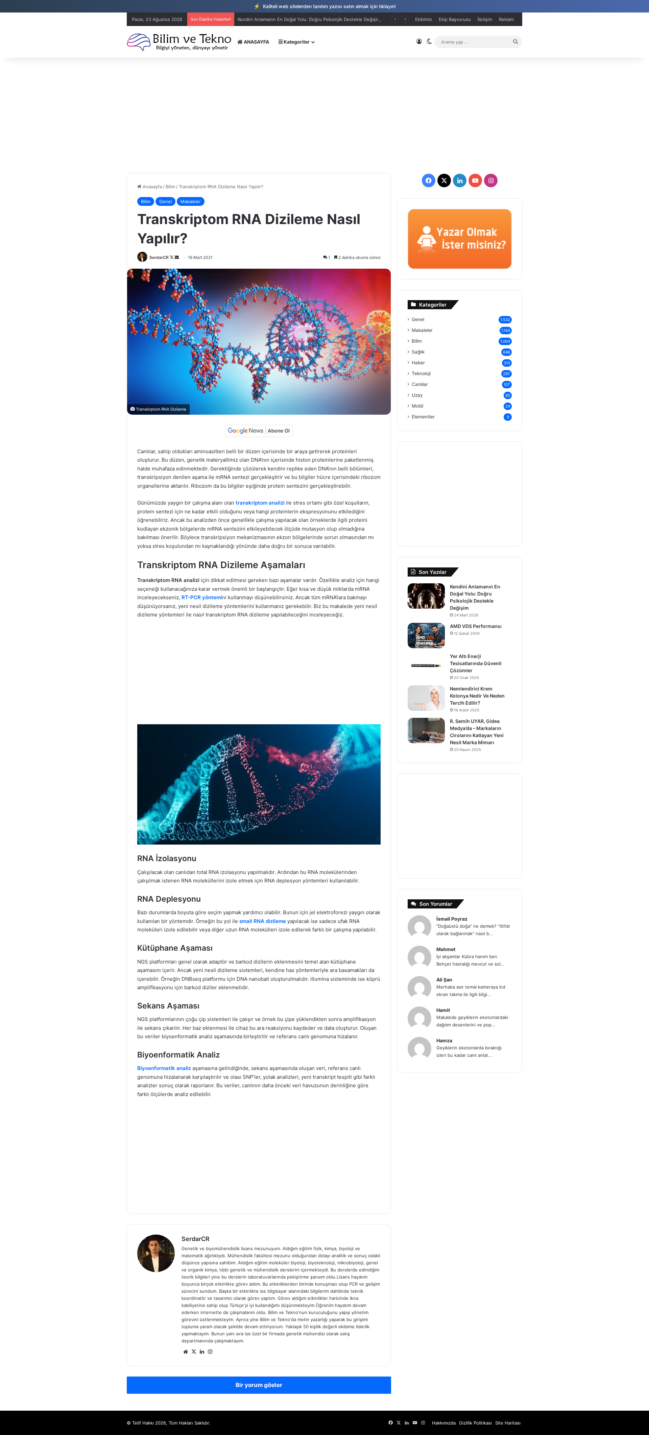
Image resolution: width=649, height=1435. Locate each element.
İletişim (485, 19)
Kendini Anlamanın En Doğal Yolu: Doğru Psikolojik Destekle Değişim (309, 19)
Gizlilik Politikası (475, 1423)
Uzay (417, 395)
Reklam (506, 19)
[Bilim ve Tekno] (180, 41)
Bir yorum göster (259, 1385)
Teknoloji (421, 373)
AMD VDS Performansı (476, 626)
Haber (418, 362)
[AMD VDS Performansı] (426, 635)
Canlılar (420, 384)
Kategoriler (296, 42)
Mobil (417, 406)
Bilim (170, 186)
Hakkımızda (444, 1423)
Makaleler (191, 201)
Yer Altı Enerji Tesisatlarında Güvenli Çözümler (476, 663)
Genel (165, 201)
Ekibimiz (423, 19)
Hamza (444, 1040)
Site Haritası (508, 1423)
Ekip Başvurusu (455, 19)
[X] (194, 1352)
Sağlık (418, 352)
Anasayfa (151, 186)
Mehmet (445, 949)
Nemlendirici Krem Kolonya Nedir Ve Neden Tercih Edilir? (477, 696)
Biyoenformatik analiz (164, 1068)
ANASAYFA (256, 42)
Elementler (423, 416)
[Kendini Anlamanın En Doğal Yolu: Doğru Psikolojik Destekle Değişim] (426, 596)
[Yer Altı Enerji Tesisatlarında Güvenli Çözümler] (426, 665)
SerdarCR (159, 257)
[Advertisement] (324, 115)
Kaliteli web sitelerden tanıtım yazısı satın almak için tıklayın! (325, 6)
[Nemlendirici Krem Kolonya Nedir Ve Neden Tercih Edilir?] (426, 698)
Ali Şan (444, 979)
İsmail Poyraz (451, 919)
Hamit (443, 1010)
